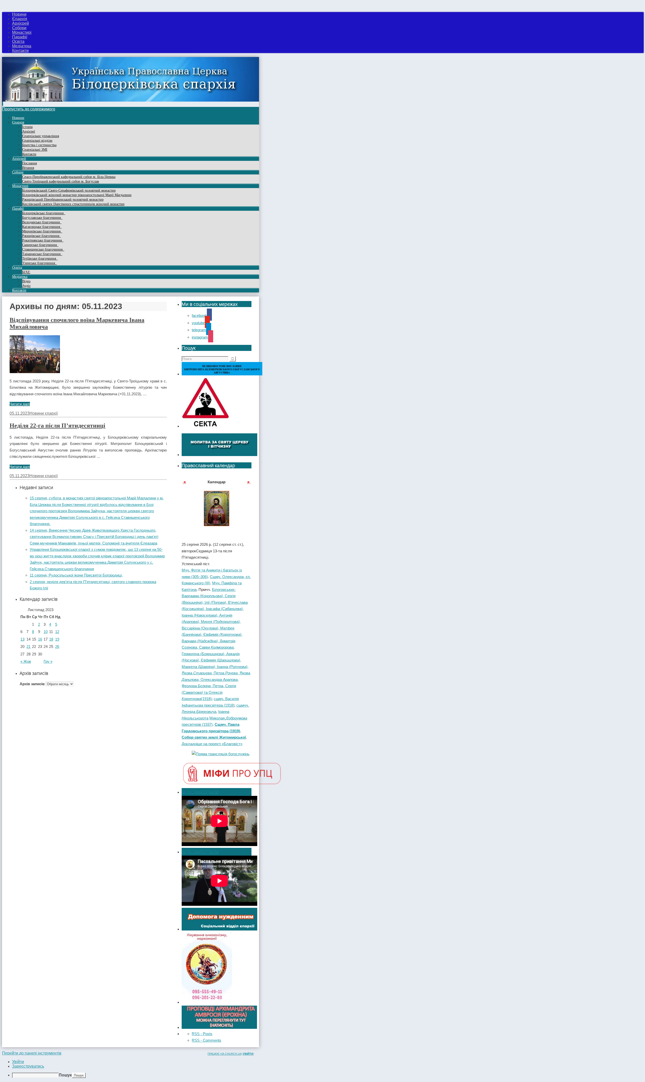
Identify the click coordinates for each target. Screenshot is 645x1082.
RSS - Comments (206, 1040)
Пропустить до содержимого (28, 109)
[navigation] (322, 1069)
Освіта (18, 41)
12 (57, 631)
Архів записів (32, 684)
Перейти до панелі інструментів (31, 1053)
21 (28, 646)
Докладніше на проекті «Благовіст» (212, 744)
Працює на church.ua (224, 1053)
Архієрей (20, 23)
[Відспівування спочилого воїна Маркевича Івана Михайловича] (35, 372)
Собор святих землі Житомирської (214, 737)
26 (57, 646)
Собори (19, 28)
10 (46, 631)
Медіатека (21, 46)
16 (40, 639)
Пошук (65, 1075)
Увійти (248, 1053)
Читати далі (20, 404)
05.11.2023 (19, 413)
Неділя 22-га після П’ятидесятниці (57, 425)
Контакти (20, 50)
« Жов (25, 661)
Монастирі (21, 32)
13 (22, 639)
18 (51, 639)
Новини (19, 14)
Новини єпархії (43, 413)
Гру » (48, 661)
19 (57, 639)
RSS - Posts (202, 1034)
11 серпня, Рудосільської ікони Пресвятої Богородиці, (76, 575)
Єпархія (19, 19)
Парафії (19, 37)
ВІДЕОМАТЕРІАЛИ (200, 792)
